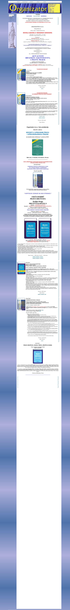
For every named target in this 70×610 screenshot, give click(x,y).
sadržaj (42, 88)
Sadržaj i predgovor (42, 117)
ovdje (42, 310)
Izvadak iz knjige (42, 116)
